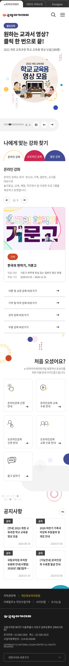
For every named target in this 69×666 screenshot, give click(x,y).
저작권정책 (10, 595)
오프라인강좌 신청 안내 (15, 440)
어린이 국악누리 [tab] (34, 4)
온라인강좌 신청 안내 (16, 404)
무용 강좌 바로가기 (18, 327)
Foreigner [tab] (57, 4)
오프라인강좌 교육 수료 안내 (48, 440)
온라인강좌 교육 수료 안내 (49, 404)
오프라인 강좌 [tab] (34, 156)
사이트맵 (41, 602)
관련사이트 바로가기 (18, 657)
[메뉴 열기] (62, 14)
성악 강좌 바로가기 (18, 315)
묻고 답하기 (14, 476)
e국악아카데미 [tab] (11, 4)
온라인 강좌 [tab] (14, 157)
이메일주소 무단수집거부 (17, 602)
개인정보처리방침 (30, 595)
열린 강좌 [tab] (55, 156)
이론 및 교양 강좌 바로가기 (22, 291)
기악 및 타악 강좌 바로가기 (22, 303)
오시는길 (56, 602)
